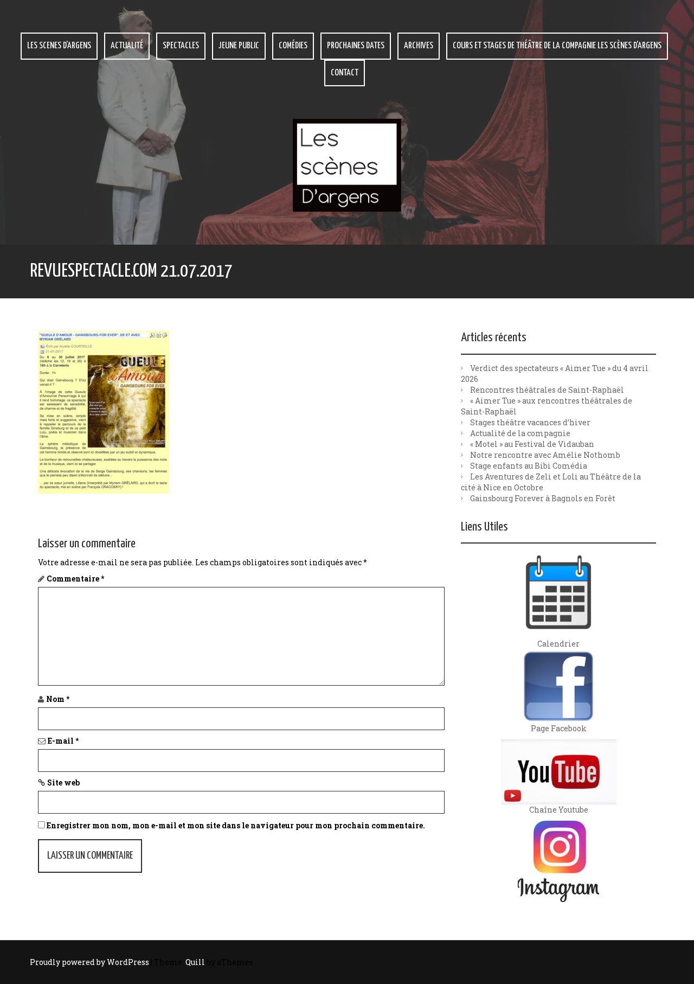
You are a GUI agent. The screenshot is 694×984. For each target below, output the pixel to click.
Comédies (293, 45)
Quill (195, 962)
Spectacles (181, 45)
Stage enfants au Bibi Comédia (528, 466)
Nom (57, 699)
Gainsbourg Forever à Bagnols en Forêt (542, 498)
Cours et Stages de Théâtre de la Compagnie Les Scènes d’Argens (557, 45)
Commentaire (75, 578)
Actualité (127, 45)
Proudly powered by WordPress (89, 962)
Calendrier (558, 643)
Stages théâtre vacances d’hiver (530, 422)
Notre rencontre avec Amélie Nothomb (545, 455)
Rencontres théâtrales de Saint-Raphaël (547, 390)
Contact (344, 73)
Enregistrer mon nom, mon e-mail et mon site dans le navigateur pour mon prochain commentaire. (236, 825)
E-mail (63, 741)
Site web (63, 782)
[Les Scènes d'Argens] (347, 164)
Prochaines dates (355, 45)
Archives (418, 45)
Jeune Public (239, 45)
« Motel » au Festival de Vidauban (532, 444)
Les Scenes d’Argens (59, 45)
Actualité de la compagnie (520, 433)
